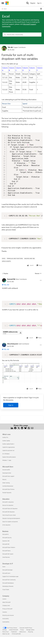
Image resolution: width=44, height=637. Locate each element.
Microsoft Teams (6, 550)
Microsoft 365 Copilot (7, 554)
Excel (5, 9)
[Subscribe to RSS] (29, 428)
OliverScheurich (12, 344)
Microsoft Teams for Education (9, 508)
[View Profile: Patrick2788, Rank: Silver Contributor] (4, 280)
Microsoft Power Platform (8, 547)
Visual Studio (5, 589)
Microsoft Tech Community (9, 579)
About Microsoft (6, 602)
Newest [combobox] (38, 273)
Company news (6, 605)
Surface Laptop (6, 440)
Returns (4, 479)
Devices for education (7, 505)
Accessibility (5, 618)
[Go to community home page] (7, 3)
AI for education (6, 525)
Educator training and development (11, 518)
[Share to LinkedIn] (12, 428)
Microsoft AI (5, 534)
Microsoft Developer (7, 570)
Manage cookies (30, 629)
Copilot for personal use (8, 450)
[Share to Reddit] (22, 428)
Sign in (10, 405)
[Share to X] (19, 428)
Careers (4, 599)
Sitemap (4, 629)
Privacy (22, 629)
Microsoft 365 (5, 544)
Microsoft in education (8, 502)
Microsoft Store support (8, 476)
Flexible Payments (6, 492)
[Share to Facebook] (15, 428)
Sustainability (5, 622)
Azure (3, 566)
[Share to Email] (32, 428)
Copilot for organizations (8, 447)
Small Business (6, 557)
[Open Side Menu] (3, 3)
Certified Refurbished (7, 486)
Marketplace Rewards (7, 586)
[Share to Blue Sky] (25, 428)
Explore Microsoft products (9, 457)
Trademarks (14, 632)
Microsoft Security (6, 537)
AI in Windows (6, 453)
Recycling (30, 632)
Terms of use (5, 632)
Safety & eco (22, 632)
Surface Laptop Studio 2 (8, 444)
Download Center (6, 473)
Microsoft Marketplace (8, 583)
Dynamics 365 (5, 541)
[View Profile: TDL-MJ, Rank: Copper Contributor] (4, 48)
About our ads (5, 634)
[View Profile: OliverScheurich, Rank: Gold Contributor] (4, 345)
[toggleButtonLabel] (41, 8)
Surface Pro (5, 437)
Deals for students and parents (10, 521)
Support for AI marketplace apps (10, 576)
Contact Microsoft (13, 629)
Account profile (6, 469)
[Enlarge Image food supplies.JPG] (22, 373)
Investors (4, 612)
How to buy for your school (9, 515)
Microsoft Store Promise (8, 489)
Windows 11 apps (6, 460)
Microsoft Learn (6, 573)
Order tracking (6, 483)
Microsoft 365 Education (8, 512)
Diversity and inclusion (8, 615)
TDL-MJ (10, 47)
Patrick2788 (11, 279)
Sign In (39, 3)
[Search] (27, 3)
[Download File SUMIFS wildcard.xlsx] (20, 333)
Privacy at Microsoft (7, 608)
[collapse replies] (22, 278)
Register (32, 3)
